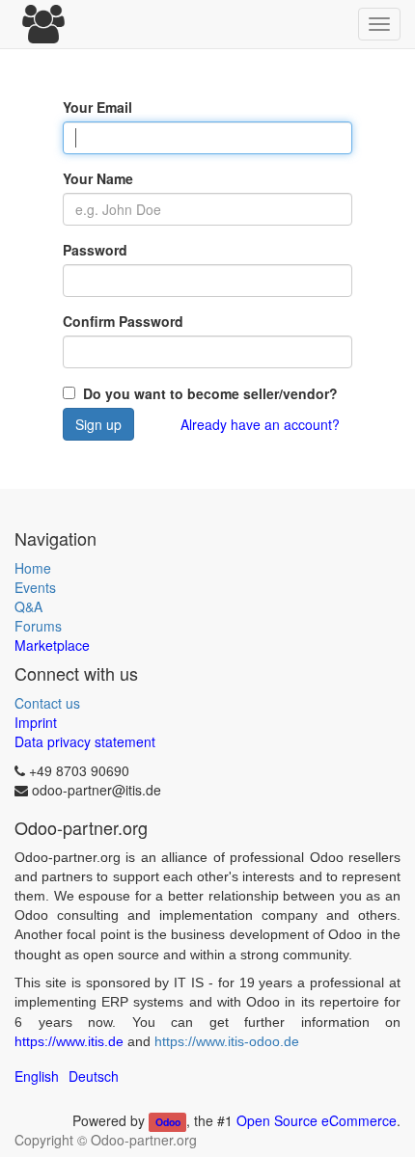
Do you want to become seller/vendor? (208, 393)
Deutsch (94, 1076)
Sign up (98, 424)
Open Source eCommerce (316, 1120)
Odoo (167, 1122)
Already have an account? (260, 424)
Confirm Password (123, 321)
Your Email (97, 107)
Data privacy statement (84, 741)
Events (35, 587)
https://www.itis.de (69, 1041)
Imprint (35, 722)
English (36, 1076)
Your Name (98, 178)
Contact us (47, 703)
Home (32, 568)
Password (95, 249)
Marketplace (52, 645)
